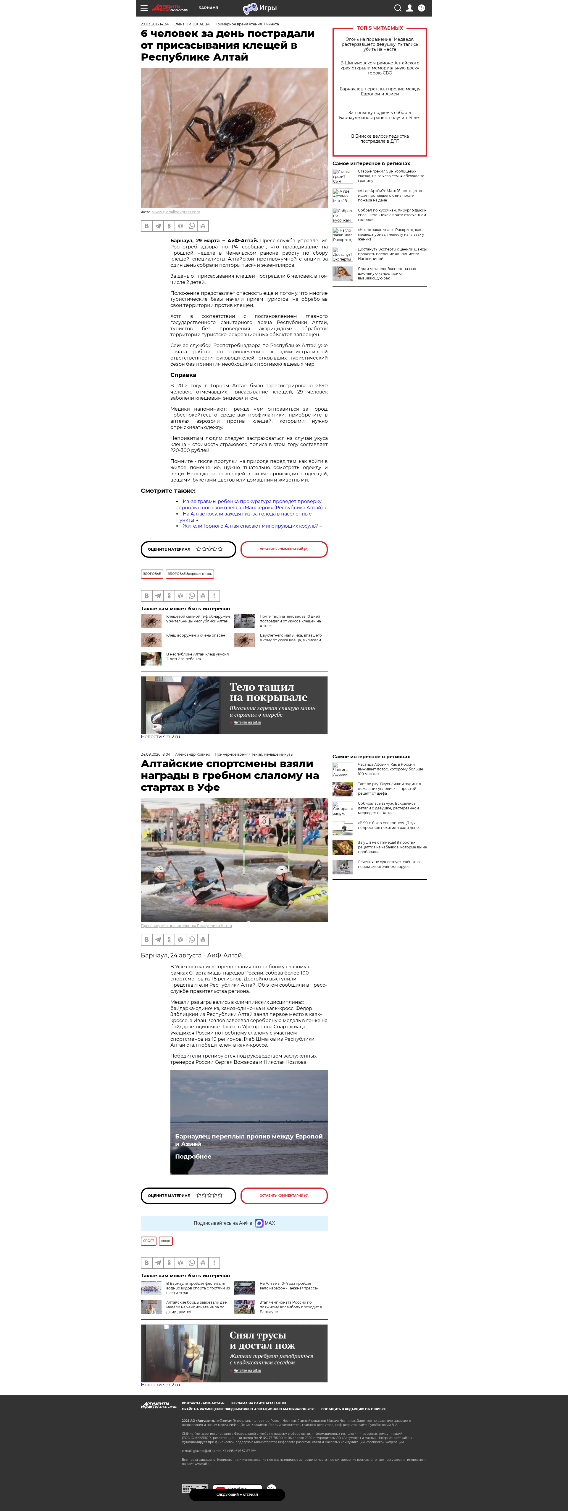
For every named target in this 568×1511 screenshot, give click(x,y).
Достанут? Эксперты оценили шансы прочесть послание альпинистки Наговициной (392, 254)
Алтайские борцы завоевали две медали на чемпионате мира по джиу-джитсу (196, 1307)
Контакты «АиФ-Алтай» (203, 1403)
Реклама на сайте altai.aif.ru (258, 1403)
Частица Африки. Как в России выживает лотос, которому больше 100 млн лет (390, 769)
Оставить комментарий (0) (284, 549)
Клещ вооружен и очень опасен (195, 635)
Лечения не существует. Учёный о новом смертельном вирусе (389, 864)
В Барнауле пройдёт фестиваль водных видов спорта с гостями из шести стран (198, 1288)
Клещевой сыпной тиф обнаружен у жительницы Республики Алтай (198, 618)
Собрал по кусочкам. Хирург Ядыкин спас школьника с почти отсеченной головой (392, 215)
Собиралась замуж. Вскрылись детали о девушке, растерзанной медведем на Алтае (388, 808)
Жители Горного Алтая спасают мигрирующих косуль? (250, 526)
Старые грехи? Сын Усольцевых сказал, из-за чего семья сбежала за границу (391, 176)
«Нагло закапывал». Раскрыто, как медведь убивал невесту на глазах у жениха (391, 234)
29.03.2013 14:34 (155, 24)
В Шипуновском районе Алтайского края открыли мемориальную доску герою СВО (380, 68)
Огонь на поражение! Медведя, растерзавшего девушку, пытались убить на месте (380, 44)
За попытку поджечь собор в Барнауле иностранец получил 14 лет (380, 115)
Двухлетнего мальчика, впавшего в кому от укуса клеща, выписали (291, 637)
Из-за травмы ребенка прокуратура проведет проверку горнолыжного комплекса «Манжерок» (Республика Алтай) (249, 504)
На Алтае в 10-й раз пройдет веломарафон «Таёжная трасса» (289, 1285)
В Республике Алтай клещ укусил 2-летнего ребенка (197, 656)
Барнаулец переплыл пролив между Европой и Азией (380, 92)
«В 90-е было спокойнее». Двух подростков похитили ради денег (389, 825)
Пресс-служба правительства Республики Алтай (186, 925)
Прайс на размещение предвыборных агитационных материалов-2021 (248, 1409)
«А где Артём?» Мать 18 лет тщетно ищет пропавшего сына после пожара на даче (390, 195)
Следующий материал (237, 1495)
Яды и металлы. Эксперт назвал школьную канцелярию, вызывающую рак (387, 273)
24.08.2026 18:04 (155, 754)
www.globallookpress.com (176, 212)
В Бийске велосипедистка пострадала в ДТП (380, 139)
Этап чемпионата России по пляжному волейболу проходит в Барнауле (291, 1307)
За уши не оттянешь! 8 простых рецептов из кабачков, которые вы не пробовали (392, 847)
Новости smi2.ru (160, 736)
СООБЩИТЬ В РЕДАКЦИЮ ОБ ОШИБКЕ (353, 1409)
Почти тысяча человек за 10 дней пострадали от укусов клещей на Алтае (290, 621)
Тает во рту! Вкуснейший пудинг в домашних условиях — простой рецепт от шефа (389, 789)
